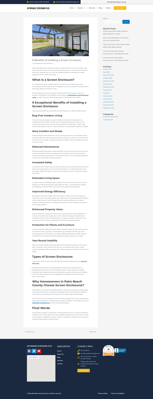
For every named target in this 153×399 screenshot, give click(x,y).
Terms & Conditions (117, 393)
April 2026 (106, 72)
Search (105, 18)
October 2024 (107, 84)
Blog (100, 8)
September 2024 (108, 87)
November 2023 (108, 105)
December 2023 (108, 102)
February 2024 (108, 96)
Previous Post (29, 332)
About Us (92, 8)
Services (80, 8)
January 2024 (107, 99)
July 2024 (106, 93)
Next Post (94, 332)
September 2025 (108, 81)
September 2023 (108, 108)
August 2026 (107, 69)
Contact (108, 8)
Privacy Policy (103, 393)
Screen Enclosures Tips (110, 116)
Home (72, 8)
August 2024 (107, 90)
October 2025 (107, 78)
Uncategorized (38, 63)
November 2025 (108, 75)
